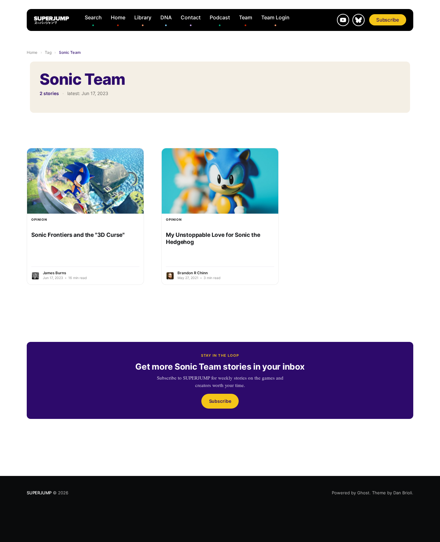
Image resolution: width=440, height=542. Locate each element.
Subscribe (387, 20)
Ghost (363, 492)
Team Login (275, 17)
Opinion (39, 219)
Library (142, 17)
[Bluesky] (358, 20)
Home (118, 17)
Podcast (220, 17)
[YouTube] (343, 20)
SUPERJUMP (39, 492)
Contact (191, 17)
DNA (166, 17)
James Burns (54, 273)
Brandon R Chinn (192, 273)
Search (93, 17)
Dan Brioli (402, 492)
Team (245, 17)
